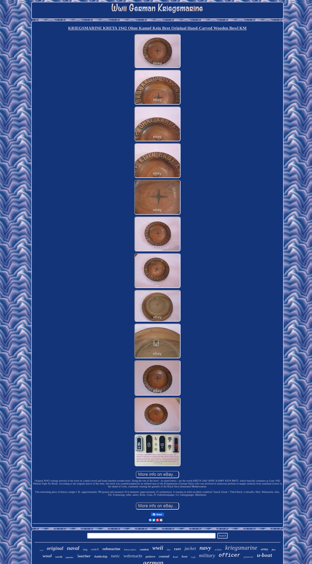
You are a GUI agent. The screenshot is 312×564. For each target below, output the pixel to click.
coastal (164, 556)
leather (84, 556)
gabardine (69, 557)
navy (205, 547)
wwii (157, 547)
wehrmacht (133, 556)
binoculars (130, 549)
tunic (115, 556)
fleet (273, 549)
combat (144, 549)
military (207, 555)
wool (47, 555)
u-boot (218, 549)
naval (73, 548)
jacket (190, 548)
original (55, 548)
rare (177, 549)
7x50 (193, 557)
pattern (150, 556)
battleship (100, 556)
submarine (111, 548)
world (58, 556)
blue (168, 549)
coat (41, 550)
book (175, 557)
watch (95, 549)
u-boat (264, 555)
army (264, 549)
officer (229, 555)
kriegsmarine (241, 547)
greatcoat (248, 557)
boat (184, 556)
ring (85, 549)
